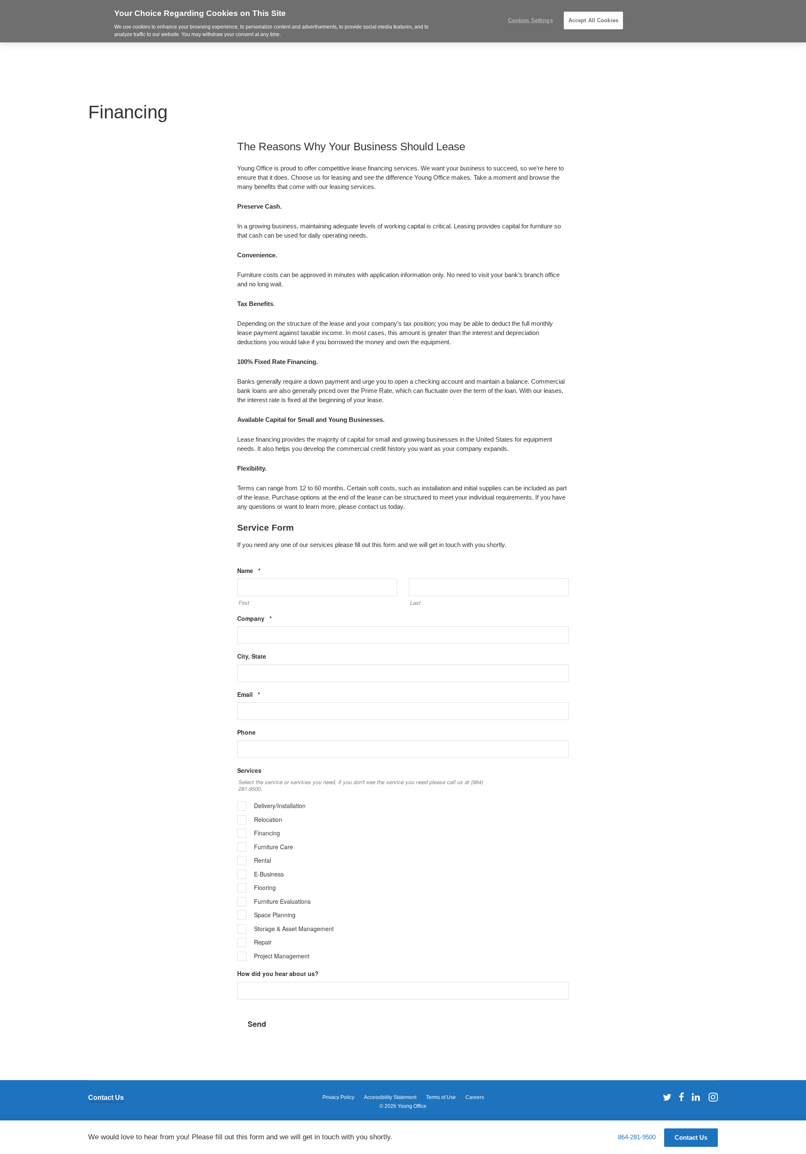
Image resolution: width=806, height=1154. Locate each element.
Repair (263, 942)
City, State (251, 656)
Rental (262, 860)
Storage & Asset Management (294, 929)
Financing (267, 833)
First (243, 602)
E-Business (269, 874)
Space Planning (275, 915)
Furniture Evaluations (282, 901)
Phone (246, 732)
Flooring (265, 888)
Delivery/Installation (280, 806)
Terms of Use (441, 1097)
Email (261, 695)
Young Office (412, 1106)
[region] (403, 21)
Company (267, 619)
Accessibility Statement (390, 1097)
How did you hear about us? (278, 974)
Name (261, 571)
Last (415, 602)
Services (249, 771)
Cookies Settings (530, 20)
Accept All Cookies (593, 20)
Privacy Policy (338, 1097)
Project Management (281, 956)
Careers (475, 1097)
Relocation (268, 820)
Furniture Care (273, 847)
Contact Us (106, 1097)
